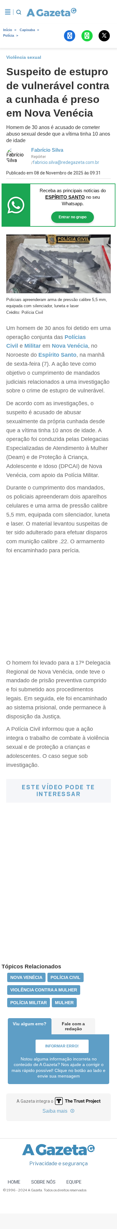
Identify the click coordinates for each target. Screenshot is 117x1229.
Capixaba (27, 30)
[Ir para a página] (50, 12)
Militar (32, 346)
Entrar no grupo (72, 217)
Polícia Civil (65, 977)
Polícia (8, 35)
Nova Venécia (70, 346)
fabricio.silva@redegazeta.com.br (66, 162)
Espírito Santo (56, 355)
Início (7, 30)
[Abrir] (8, 12)
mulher (64, 1002)
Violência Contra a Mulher (43, 989)
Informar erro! (62, 1046)
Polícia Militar (28, 1002)
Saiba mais (55, 1111)
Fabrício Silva (47, 150)
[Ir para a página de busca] (19, 12)
